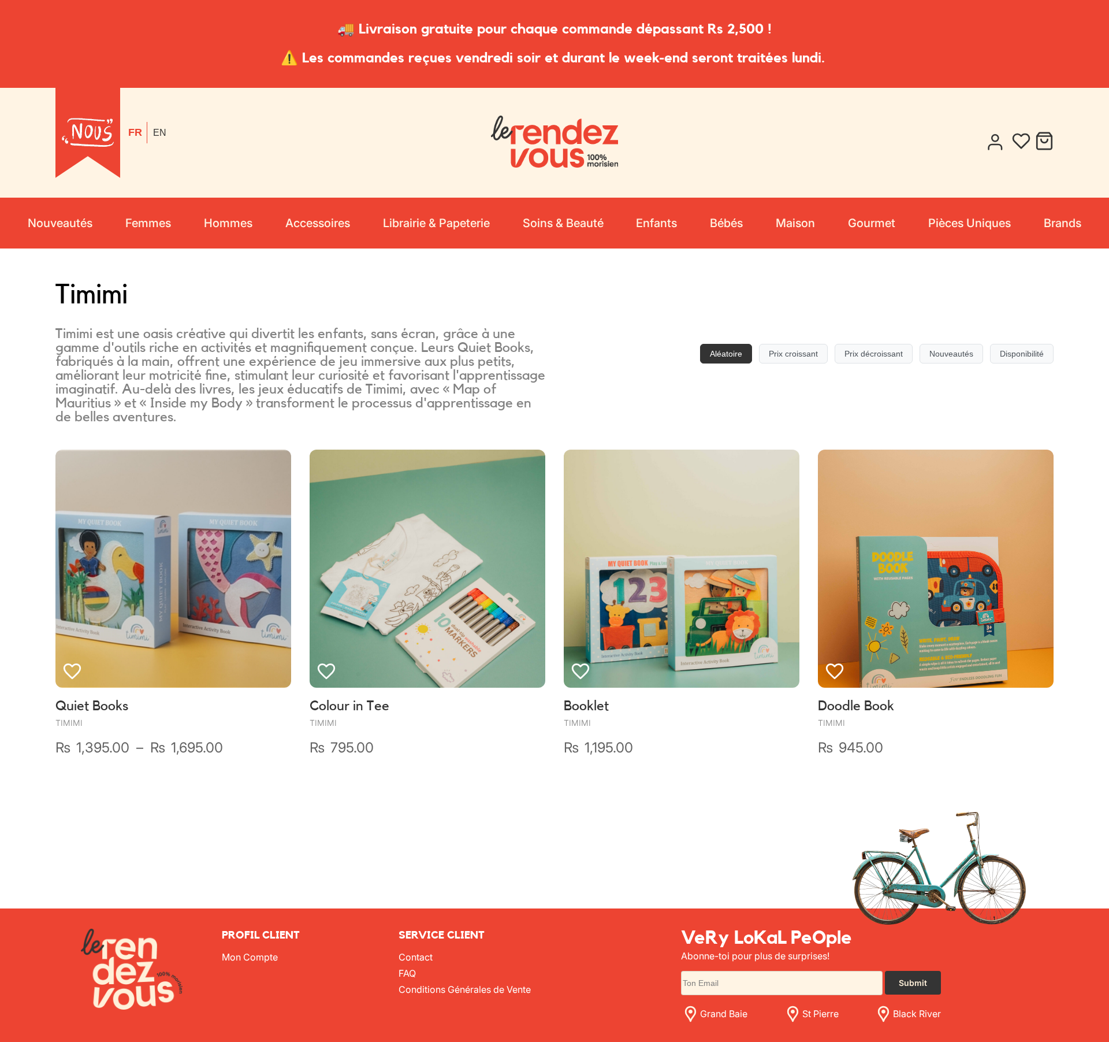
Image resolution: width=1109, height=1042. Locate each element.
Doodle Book (856, 706)
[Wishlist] (1021, 142)
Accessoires (317, 223)
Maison (795, 223)
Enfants (656, 223)
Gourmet (871, 223)
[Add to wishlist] (72, 671)
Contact (416, 957)
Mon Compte (250, 957)
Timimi (69, 723)
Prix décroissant (873, 353)
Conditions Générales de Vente (465, 989)
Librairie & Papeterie (436, 223)
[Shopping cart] (1044, 142)
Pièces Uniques (969, 223)
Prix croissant (793, 353)
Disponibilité (1022, 353)
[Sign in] (994, 142)
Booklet (586, 706)
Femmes (148, 223)
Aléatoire (726, 353)
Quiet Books (91, 706)
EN (159, 133)
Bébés (726, 223)
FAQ (407, 973)
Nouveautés (60, 223)
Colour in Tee (349, 706)
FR (135, 132)
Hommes (228, 223)
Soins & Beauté (563, 223)
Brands (1062, 223)
